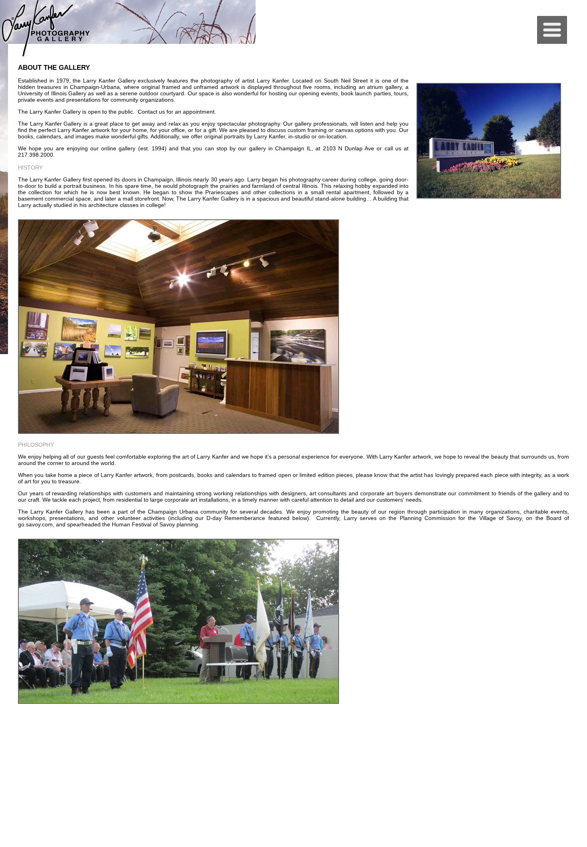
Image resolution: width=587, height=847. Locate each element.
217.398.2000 (503, 721)
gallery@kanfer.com (567, 721)
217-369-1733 (532, 721)
